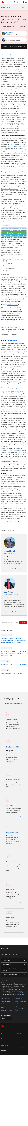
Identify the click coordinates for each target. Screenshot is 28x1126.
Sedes (16, 1032)
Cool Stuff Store (18, 1037)
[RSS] (25, 46)
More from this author (11, 569)
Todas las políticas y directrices (5, 1049)
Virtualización (10, 918)
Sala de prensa (18, 998)
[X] (13, 955)
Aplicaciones (10, 889)
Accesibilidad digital (19, 1049)
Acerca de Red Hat (5, 1030)
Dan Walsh (8, 39)
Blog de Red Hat (5, 7)
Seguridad (9, 805)
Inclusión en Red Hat (5, 1037)
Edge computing (12, 833)
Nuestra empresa (5, 998)
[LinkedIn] (2, 955)
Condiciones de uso (19, 1047)
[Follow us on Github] (5, 557)
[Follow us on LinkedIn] (7, 557)
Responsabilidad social (20, 1006)
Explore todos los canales (12, 703)
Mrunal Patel (9, 32)
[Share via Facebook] (8, 46)
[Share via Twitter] (13, 46)
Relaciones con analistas (7, 1010)
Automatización (11, 720)
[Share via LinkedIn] (10, 46)
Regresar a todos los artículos (9, 54)
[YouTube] (6, 955)
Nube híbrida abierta (13, 780)
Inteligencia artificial (13, 747)
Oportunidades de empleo (20, 1030)
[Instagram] (17, 955)
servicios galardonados (19, 994)
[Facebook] (10, 955)
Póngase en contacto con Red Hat (6, 1034)
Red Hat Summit (4, 1039)
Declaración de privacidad (6, 1047)
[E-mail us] (15, 46)
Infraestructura (11, 862)
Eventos (3, 1032)
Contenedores (14, 29)
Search (23, 622)
